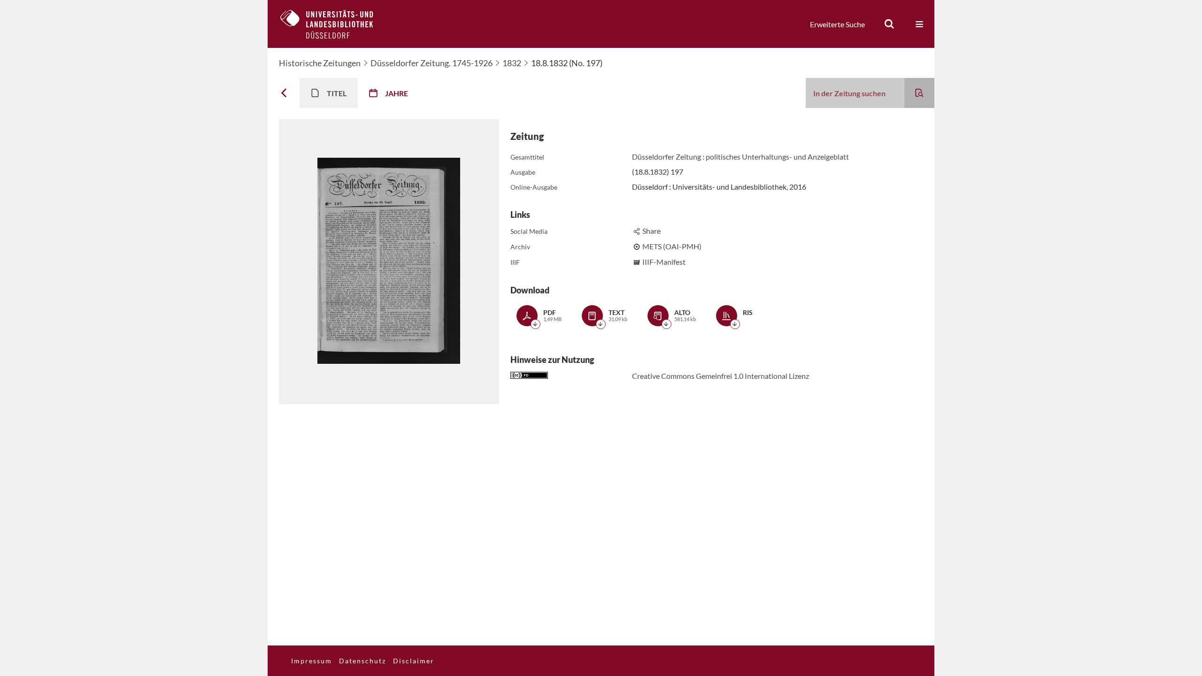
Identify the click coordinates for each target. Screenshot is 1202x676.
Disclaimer (413, 661)
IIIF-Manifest (664, 261)
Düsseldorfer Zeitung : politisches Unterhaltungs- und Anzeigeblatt (740, 156)
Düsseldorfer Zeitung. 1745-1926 (431, 63)
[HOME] (333, 24)
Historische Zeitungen (320, 63)
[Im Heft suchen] (919, 93)
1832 (511, 63)
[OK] (889, 24)
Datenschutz (362, 661)
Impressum (311, 661)
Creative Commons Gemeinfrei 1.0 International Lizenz (720, 375)
